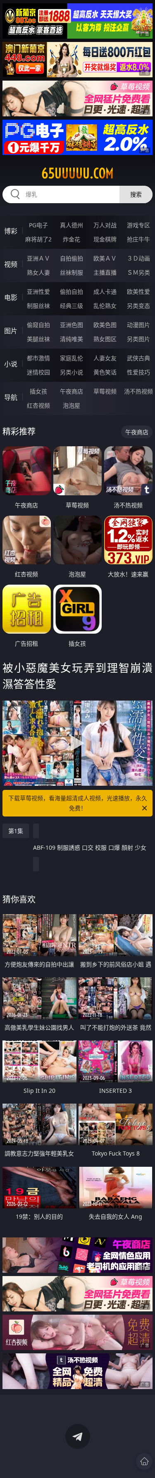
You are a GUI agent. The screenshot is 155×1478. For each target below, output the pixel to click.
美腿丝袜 (38, 339)
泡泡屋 (71, 405)
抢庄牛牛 (138, 239)
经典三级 (71, 306)
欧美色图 (105, 325)
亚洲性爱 (38, 291)
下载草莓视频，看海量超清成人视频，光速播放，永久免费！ (77, 803)
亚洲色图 (71, 325)
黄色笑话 (105, 372)
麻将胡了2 (38, 239)
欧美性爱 (138, 291)
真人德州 (71, 225)
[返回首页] (144, 1461)
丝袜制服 (71, 272)
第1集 (15, 831)
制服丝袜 (38, 306)
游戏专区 (138, 225)
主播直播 (105, 272)
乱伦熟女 (105, 306)
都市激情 (38, 358)
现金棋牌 (105, 239)
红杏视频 (38, 405)
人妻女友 (105, 358)
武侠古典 (138, 358)
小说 (10, 364)
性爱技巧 (138, 372)
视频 (10, 264)
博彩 (10, 231)
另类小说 (71, 372)
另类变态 (138, 306)
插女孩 (38, 391)
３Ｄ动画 (138, 258)
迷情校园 (38, 372)
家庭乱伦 (71, 358)
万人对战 (105, 225)
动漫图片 (138, 325)
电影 (10, 297)
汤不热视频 (138, 391)
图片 (10, 330)
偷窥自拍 (38, 325)
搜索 (136, 194)
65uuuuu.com (77, 173)
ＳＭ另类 (138, 272)
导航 (10, 397)
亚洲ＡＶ (38, 258)
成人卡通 (105, 291)
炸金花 (71, 239)
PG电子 (38, 225)
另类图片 (138, 339)
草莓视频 (105, 391)
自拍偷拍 (71, 258)
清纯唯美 (71, 339)
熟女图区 (105, 339)
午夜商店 (71, 391)
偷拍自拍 (71, 291)
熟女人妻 (38, 272)
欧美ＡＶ (105, 258)
